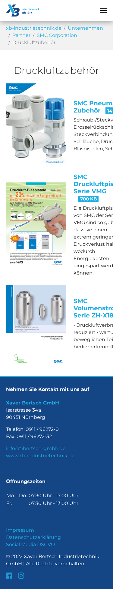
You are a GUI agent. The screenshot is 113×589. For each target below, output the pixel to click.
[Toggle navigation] (103, 10)
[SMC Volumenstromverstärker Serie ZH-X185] (36, 323)
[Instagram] (21, 575)
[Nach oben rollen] (104, 580)
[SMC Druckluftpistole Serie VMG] (36, 224)
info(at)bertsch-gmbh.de (36, 448)
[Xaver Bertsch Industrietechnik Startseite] (22, 10)
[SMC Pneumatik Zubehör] (36, 125)
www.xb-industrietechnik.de (40, 455)
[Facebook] (9, 575)
